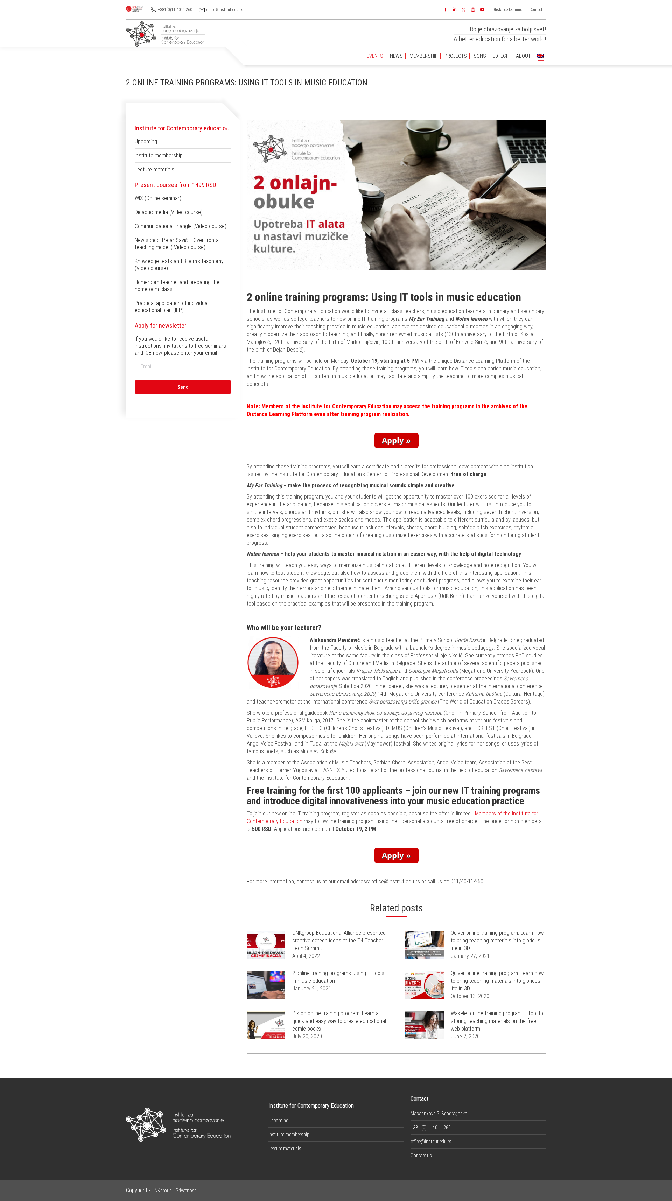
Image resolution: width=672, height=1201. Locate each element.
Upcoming (146, 141)
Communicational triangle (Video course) (180, 226)
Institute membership (159, 155)
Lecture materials (154, 169)
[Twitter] (463, 9)
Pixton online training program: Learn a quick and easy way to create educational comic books (339, 1021)
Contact (535, 9)
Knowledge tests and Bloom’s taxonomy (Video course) (179, 264)
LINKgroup (162, 1190)
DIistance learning (507, 9)
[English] (540, 56)
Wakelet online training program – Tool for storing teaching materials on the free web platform (498, 1021)
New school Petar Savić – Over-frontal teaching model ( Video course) (177, 243)
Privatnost (186, 1190)
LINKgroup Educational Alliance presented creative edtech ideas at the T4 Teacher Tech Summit (339, 941)
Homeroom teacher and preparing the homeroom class (177, 285)
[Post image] (266, 945)
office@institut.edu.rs (224, 9)
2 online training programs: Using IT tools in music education (338, 977)
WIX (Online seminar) (158, 198)
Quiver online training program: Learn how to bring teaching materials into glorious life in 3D (497, 941)
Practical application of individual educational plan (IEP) (172, 306)
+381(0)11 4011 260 (175, 9)
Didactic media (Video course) (169, 212)
